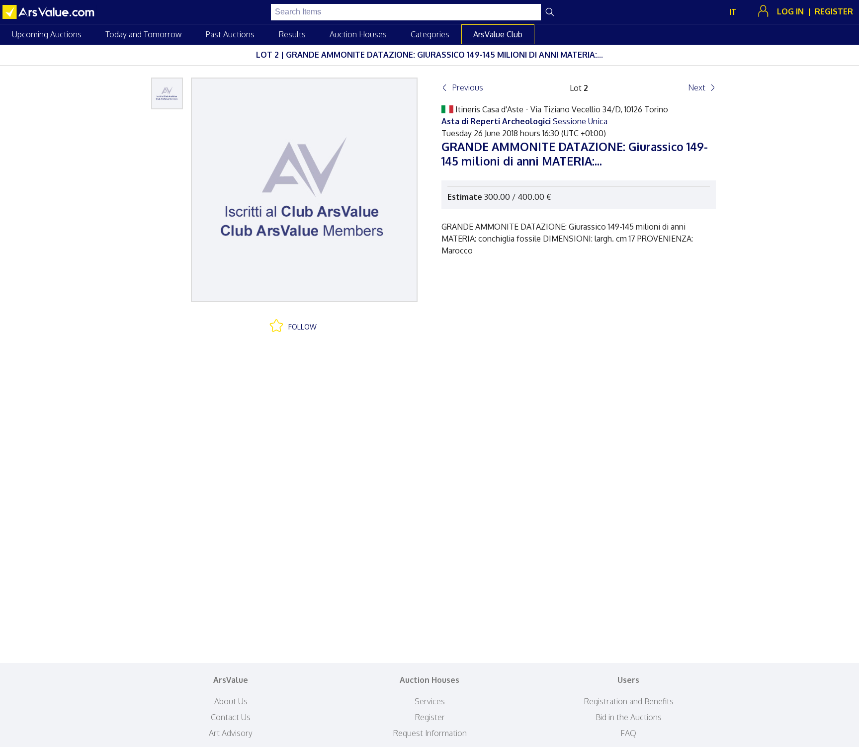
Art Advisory (231, 733)
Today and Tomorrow (143, 34)
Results (292, 34)
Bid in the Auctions (629, 717)
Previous (467, 87)
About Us (231, 701)
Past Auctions (230, 34)
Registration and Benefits (629, 701)
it (733, 12)
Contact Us (231, 717)
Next (696, 87)
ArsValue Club (497, 34)
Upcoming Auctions (47, 34)
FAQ (628, 733)
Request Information (430, 733)
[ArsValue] (49, 11)
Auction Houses (358, 34)
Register (430, 717)
